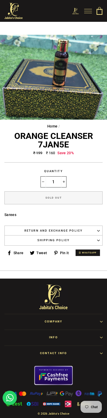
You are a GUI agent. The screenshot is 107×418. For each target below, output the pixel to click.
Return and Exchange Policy (53, 230)
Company (53, 321)
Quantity (53, 171)
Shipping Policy (53, 240)
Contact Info (53, 353)
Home (52, 126)
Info (53, 337)
